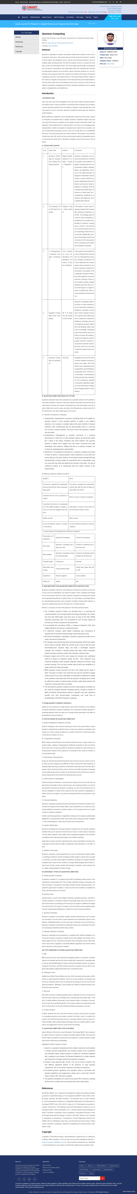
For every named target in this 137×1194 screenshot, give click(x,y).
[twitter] (113, 2)
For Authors (70, 17)
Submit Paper (24, 2)
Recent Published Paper (114, 8)
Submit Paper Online (129, 1191)
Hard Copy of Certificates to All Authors (102, 12)
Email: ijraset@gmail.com (99, 2)
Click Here (110, 64)
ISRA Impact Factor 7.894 (78, 12)
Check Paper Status (35, 2)
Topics (95, 17)
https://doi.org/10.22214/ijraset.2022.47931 (60, 43)
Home (17, 2)
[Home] (19, 17)
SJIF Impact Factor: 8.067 (58, 12)
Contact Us (67, 2)
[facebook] (110, 2)
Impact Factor (47, 17)
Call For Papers (59, 17)
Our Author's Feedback (115, 10)
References (19, 46)
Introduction (19, 42)
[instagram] (120, 2)
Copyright (18, 51)
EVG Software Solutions (102, 1192)
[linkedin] (117, 2)
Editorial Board (35, 17)
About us (90, 1166)
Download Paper (111, 48)
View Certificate (53, 46)
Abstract (18, 37)
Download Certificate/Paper (50, 2)
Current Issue (96, 1169)
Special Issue (108, 1169)
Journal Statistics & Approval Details (111, 6)
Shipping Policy (47, 1170)
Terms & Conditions (48, 1172)
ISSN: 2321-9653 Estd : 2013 (115, 17)
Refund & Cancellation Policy (51, 1167)
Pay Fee (88, 17)
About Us (25, 17)
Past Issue (79, 17)
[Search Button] (102, 1178)
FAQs (61, 2)
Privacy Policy (47, 1165)
